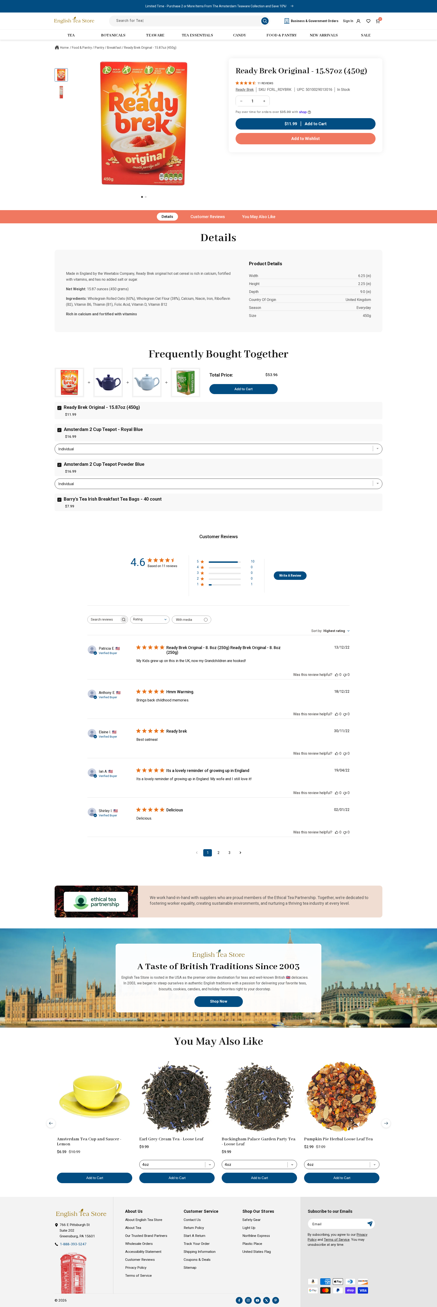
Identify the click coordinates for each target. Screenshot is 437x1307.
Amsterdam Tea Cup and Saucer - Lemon (89, 1142)
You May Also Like (258, 216)
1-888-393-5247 (73, 1244)
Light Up (248, 1228)
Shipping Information (200, 1252)
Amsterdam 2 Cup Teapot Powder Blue (104, 464)
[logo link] (81, 1213)
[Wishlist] (368, 21)
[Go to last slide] (51, 1123)
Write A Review (290, 575)
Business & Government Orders (314, 21)
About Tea (133, 1228)
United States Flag (256, 1252)
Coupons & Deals (197, 1260)
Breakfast (114, 47)
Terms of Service (138, 1276)
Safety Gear (251, 1220)
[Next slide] (386, 1123)
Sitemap (190, 1268)
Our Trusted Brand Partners (146, 1236)
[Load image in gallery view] (61, 75)
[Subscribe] (370, 1223)
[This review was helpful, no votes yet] (336, 675)
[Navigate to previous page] (196, 852)
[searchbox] (103, 619)
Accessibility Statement (143, 1252)
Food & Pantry (82, 47)
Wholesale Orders (139, 1244)
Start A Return (194, 1236)
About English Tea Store (143, 1220)
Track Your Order (197, 1244)
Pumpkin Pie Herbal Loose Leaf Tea (338, 1139)
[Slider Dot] (142, 197)
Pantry (99, 47)
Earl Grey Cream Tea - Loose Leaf (171, 1139)
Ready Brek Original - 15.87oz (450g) (150, 47)
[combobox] (150, 620)
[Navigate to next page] (240, 852)
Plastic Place (252, 1244)
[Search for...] (265, 21)
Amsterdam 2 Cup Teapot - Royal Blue (103, 429)
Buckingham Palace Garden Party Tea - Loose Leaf (258, 1142)
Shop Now (218, 1001)
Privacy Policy (135, 1268)
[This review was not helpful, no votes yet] (344, 675)
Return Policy (194, 1228)
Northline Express (256, 1236)
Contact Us (192, 1220)
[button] (378, 21)
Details (167, 216)
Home (64, 47)
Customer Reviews (208, 216)
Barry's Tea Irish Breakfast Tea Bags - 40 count (113, 499)
